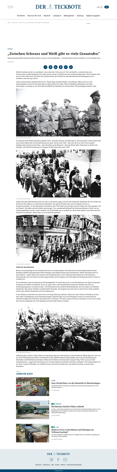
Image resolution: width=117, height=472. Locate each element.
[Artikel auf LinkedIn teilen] (56, 67)
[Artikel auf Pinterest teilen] (61, 67)
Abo (106, 7)
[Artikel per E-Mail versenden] (71, 67)
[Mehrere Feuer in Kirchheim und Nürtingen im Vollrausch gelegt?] (32, 433)
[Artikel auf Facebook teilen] (45, 67)
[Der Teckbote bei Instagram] (51, 459)
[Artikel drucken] (66, 67)
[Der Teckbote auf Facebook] (58, 459)
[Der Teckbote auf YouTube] (65, 459)
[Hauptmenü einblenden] (9, 7)
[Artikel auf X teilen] (50, 67)
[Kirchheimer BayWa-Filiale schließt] (32, 410)
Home (9, 22)
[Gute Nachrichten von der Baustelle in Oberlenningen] (32, 386)
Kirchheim (21, 22)
